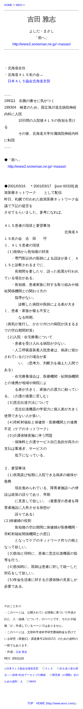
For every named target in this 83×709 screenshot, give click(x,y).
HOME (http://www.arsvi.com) (55, 703)
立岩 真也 (21, 651)
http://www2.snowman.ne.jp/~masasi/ (41, 44)
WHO (19, 5)
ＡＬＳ (49, 668)
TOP (30, 703)
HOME (8, 5)
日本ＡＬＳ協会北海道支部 (29, 81)
